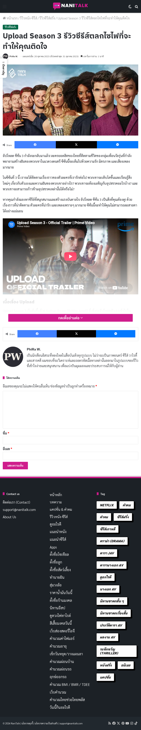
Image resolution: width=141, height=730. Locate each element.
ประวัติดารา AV (111, 625)
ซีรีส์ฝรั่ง (123, 517)
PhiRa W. (13, 56)
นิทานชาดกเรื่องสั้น (113, 613)
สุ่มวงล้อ (56, 585)
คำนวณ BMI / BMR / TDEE (70, 684)
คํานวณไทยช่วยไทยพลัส (67, 699)
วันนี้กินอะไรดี (60, 707)
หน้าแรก (12, 18)
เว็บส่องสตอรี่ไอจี (62, 631)
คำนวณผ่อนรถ (60, 669)
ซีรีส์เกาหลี (107, 529)
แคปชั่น (105, 677)
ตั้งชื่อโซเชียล (59, 554)
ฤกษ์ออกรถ (58, 676)
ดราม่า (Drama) (112, 541)
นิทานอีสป (57, 607)
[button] (3, 68)
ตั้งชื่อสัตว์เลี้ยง (60, 569)
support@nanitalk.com (19, 509)
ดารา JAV (107, 553)
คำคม (127, 505)
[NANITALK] (70, 6)
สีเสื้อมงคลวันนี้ (61, 623)
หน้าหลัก (56, 494)
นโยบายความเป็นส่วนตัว (46, 723)
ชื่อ (6, 433)
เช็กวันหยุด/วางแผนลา (66, 653)
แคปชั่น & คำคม (61, 509)
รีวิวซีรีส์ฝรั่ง (47, 18)
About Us (9, 517)
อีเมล (7, 449)
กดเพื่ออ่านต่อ (69, 317)
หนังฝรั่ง (106, 665)
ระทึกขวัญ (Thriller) (109, 651)
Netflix (106, 505)
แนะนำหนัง (58, 531)
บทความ (56, 502)
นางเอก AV (108, 589)
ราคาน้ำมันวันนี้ (61, 592)
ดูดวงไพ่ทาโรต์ (60, 615)
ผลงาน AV (107, 637)
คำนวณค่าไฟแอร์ (62, 638)
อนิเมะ (126, 665)
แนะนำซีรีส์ (58, 539)
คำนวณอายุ (58, 646)
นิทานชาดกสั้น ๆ (112, 601)
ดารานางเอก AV (111, 565)
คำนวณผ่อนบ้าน (62, 661)
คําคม (104, 517)
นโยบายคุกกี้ (27, 723)
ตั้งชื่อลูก (56, 562)
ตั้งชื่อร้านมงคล (61, 600)
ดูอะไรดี (55, 524)
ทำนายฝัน (57, 577)
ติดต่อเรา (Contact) (16, 502)
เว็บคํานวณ (58, 692)
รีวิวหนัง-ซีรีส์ (28, 18)
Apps (53, 547)
